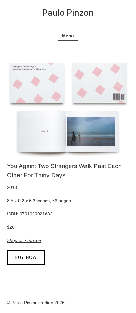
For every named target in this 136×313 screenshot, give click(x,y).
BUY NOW (26, 257)
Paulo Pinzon (68, 13)
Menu (68, 35)
